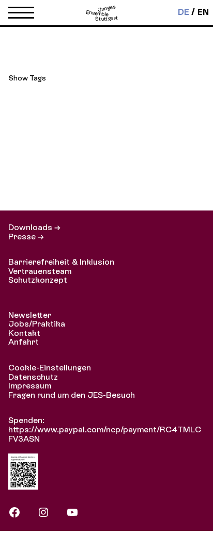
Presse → (26, 236)
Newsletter (29, 315)
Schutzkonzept (37, 280)
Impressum (29, 386)
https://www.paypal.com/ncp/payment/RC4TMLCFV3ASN (104, 434)
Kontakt (24, 333)
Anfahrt (23, 342)
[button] (21, 14)
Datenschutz (33, 377)
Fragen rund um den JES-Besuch (71, 395)
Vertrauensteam (39, 271)
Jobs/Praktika (36, 324)
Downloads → (34, 227)
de (183, 12)
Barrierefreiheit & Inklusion (61, 262)
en (203, 12)
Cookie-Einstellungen (49, 367)
